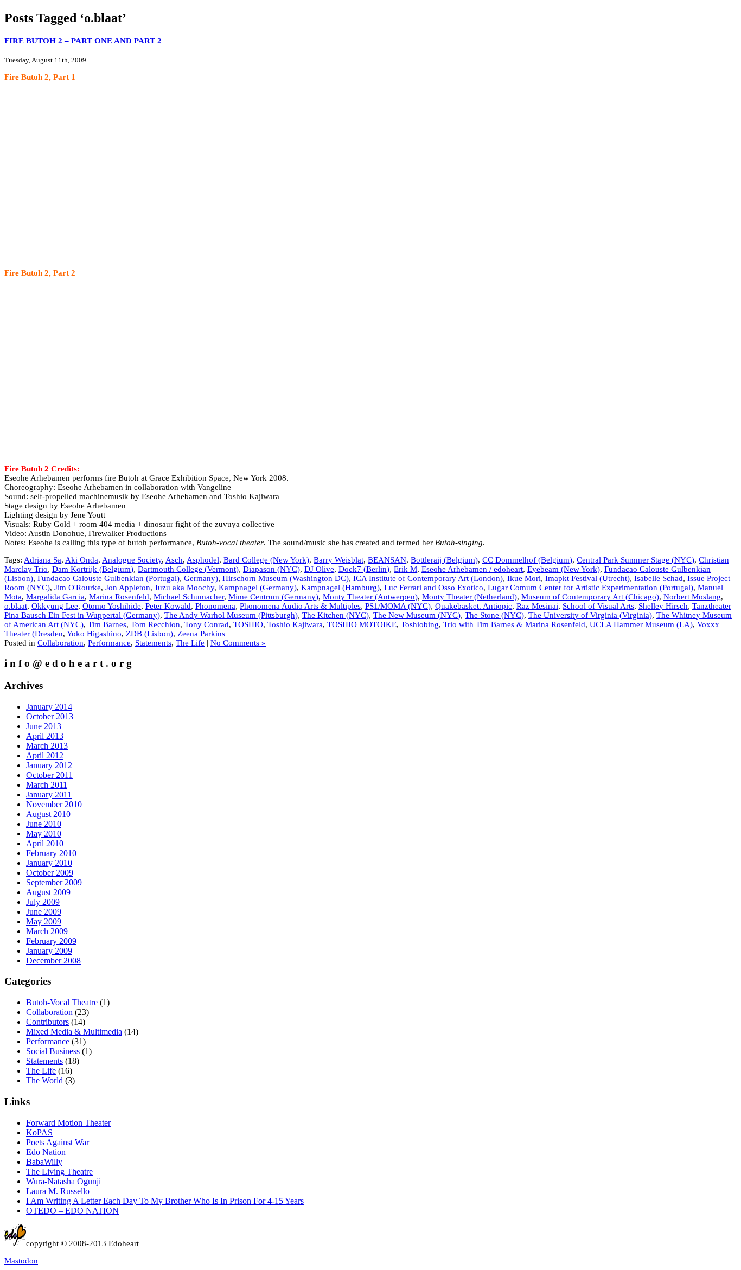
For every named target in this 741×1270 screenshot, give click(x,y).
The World (44, 1080)
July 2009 (43, 902)
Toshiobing (420, 624)
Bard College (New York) (266, 560)
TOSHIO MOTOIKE (362, 624)
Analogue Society (132, 560)
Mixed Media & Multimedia (74, 1031)
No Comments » (238, 643)
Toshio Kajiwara (295, 624)
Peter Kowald (168, 606)
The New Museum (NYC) (417, 615)
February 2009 (51, 941)
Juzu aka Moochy (184, 587)
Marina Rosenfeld (119, 596)
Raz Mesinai (537, 606)
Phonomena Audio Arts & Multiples (300, 606)
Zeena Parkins (201, 633)
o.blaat (15, 606)
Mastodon (21, 1260)
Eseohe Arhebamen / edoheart (472, 569)
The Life (190, 643)
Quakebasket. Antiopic (473, 606)
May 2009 (43, 921)
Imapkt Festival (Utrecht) (587, 578)
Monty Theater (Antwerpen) (370, 596)
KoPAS (39, 1132)
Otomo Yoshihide (111, 606)
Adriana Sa (42, 560)
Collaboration (60, 643)
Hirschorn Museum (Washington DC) (285, 578)
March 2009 (47, 931)
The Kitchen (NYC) (335, 615)
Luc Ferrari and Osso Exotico (433, 587)
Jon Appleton (127, 587)
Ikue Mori (524, 578)
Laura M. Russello (58, 1191)
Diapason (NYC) (271, 569)
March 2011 (46, 784)
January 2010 (49, 862)
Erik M (405, 569)
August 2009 (48, 892)
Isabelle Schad (658, 578)
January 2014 (49, 706)
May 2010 (43, 833)
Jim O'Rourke (77, 587)
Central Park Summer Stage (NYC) (635, 560)
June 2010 (43, 823)
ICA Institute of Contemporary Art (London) (428, 578)
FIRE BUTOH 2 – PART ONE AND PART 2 (83, 40)
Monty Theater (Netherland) (469, 596)
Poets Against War (57, 1142)
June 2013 (43, 726)
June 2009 (43, 911)
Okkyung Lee (54, 606)
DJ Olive (319, 569)
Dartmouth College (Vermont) (188, 569)
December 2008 (53, 960)
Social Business (53, 1051)
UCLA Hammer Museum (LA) (641, 624)
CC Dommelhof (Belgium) (527, 560)
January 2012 (49, 765)
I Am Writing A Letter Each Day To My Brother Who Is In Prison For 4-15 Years (165, 1200)
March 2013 (47, 745)
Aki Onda (81, 560)
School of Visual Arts (598, 606)
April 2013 (44, 736)
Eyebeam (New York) (563, 569)
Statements (153, 643)
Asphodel (203, 560)
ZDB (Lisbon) (149, 633)
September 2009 (54, 882)
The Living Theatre (59, 1171)
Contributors (47, 1021)
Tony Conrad (206, 624)
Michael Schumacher (189, 596)
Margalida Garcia (55, 596)
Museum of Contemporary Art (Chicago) (590, 596)
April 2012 (44, 755)
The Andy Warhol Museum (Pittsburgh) (231, 615)
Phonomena (215, 606)
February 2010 (51, 853)
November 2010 (54, 804)
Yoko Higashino (94, 633)
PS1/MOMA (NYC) (398, 606)
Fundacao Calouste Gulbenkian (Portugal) (108, 578)
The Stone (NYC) (494, 615)
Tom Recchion (155, 624)
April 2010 (44, 843)
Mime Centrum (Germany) (273, 596)
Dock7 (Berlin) (363, 569)
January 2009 (49, 950)
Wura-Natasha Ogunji (63, 1181)
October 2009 (49, 872)
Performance (109, 643)
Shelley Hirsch (663, 606)
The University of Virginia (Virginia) (590, 615)
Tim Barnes (107, 624)
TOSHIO (248, 624)
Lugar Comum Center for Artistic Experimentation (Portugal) (590, 587)
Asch (174, 560)
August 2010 (48, 814)
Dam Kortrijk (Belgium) (92, 569)
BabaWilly (44, 1161)
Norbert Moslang (692, 596)
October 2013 (49, 716)
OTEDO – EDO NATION (72, 1210)
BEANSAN (387, 560)
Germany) (201, 578)
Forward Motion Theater (68, 1122)
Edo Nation (46, 1152)
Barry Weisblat (338, 560)
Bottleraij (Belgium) (444, 560)
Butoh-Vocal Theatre (62, 1002)
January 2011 (49, 794)
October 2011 (49, 775)
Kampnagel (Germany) (258, 587)
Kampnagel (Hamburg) (340, 587)
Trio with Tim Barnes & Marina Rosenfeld (514, 624)
